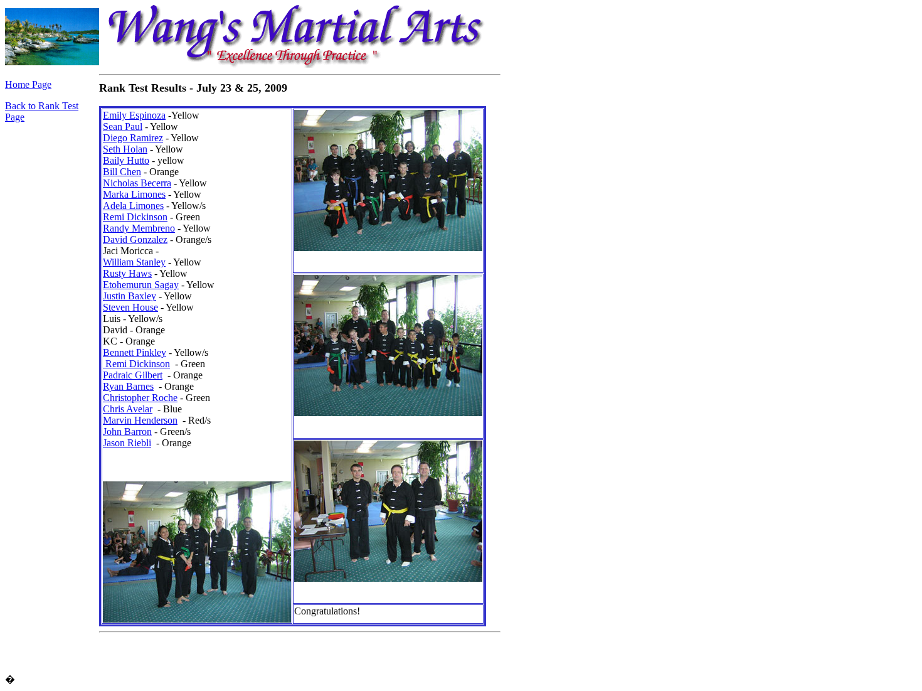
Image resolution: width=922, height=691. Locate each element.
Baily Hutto (126, 160)
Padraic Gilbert (132, 375)
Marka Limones (134, 194)
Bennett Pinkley (134, 352)
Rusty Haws (127, 273)
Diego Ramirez (133, 137)
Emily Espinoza (134, 115)
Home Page (28, 84)
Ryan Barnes (128, 386)
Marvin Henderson (140, 420)
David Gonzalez (135, 239)
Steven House (130, 307)
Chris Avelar (127, 409)
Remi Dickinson (135, 217)
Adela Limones (133, 205)
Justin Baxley (129, 296)
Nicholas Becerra (137, 183)
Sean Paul (122, 126)
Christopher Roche (140, 397)
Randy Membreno (139, 228)
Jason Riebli (127, 442)
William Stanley (134, 262)
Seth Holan (125, 149)
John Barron (127, 431)
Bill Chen (122, 171)
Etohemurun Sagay (141, 284)
